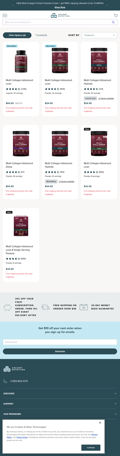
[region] (53, 436)
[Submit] (114, 22)
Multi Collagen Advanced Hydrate (97, 82)
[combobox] (60, 22)
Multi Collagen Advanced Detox (19, 165)
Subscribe (60, 351)
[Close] (100, 422)
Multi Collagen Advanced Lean (19, 82)
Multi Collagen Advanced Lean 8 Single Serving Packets (19, 250)
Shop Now (60, 7)
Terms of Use (21, 437)
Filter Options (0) (17, 35)
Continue (91, 447)
